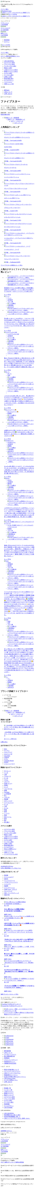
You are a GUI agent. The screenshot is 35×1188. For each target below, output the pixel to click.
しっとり (7, 813)
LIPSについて (8, 92)
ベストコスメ (8, 82)
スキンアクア (8, 752)
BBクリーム (7, 817)
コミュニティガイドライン (12, 1071)
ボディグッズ (18, 123)
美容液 (6, 875)
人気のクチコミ (9, 1091)
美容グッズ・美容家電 (12, 117)
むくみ (6, 778)
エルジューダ (8, 754)
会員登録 (3, 1130)
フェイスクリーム (9, 880)
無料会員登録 (20, 1162)
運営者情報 (7, 1051)
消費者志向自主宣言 (10, 1063)
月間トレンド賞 (9, 84)
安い (5, 795)
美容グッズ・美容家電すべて (16, 119)
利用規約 (7, 1058)
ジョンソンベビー (9, 763)
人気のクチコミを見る (11, 69)
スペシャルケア (9, 877)
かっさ (6, 804)
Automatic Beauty (9, 760)
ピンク (6, 787)
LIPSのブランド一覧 (10, 1011)
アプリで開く (5, 9)
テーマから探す (9, 75)
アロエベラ (7, 776)
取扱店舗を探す (9, 78)
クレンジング (8, 891)
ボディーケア (8, 801)
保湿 (5, 811)
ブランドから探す (9, 64)
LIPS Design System (9, 1078)
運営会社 (7, 90)
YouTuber (6, 792)
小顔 (5, 774)
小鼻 (5, 806)
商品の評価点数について (11, 1069)
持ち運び (7, 822)
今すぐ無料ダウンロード (8, 1162)
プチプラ (7, 781)
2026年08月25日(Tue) (7, 866)
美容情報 (7, 1104)
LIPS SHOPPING (9, 61)
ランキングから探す (10, 66)
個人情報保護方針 (9, 1056)
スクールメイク (9, 802)
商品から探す (8, 68)
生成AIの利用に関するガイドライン (15, 1076)
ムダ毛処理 (7, 794)
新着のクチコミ (9, 1093)
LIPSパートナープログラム (12, 1073)
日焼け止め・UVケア (10, 889)
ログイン (7, 41)
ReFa (5, 749)
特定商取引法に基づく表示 (12, 1115)
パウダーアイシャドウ (11, 882)
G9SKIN (6, 757)
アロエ (6, 780)
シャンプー (7, 884)
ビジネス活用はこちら (11, 1080)
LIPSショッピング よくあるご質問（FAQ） (17, 1118)
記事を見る (4, 742)
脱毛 (5, 818)
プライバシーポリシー (11, 1060)
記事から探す (8, 77)
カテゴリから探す (9, 62)
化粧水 (6, 879)
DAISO (6, 762)
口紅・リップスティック (11, 893)
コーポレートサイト (10, 1054)
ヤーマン (7, 750)
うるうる (7, 797)
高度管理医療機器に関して (12, 1116)
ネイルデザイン (9, 80)
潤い (5, 820)
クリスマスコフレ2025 (11, 854)
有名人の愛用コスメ (10, 849)
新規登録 (7, 40)
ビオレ (6, 759)
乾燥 (5, 810)
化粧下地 (7, 895)
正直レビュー (8, 783)
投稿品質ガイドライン (11, 1075)
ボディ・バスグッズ (17, 121)
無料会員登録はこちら (13, 56)
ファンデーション (9, 887)
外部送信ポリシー (9, 1061)
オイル (6, 808)
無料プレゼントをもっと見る (9, 994)
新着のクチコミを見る (11, 71)
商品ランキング (9, 1095)
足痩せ (6, 785)
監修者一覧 (7, 1088)
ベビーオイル (8, 788)
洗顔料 (6, 886)
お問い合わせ (8, 93)
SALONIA (7, 756)
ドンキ (6, 772)
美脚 (5, 790)
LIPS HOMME (8, 1107)
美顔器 (6, 799)
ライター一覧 (8, 1090)
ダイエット (7, 771)
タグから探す (8, 73)
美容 (5, 815)
